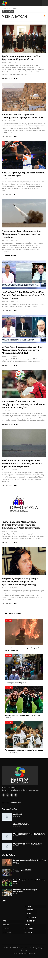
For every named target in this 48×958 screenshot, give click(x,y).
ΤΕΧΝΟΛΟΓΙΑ (31, 917)
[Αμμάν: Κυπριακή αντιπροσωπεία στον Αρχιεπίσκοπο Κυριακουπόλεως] (24, 39)
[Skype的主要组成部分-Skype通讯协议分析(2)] (7, 836)
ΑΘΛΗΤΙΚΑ (9, 687)
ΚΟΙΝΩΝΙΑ (30, 910)
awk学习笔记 (17, 814)
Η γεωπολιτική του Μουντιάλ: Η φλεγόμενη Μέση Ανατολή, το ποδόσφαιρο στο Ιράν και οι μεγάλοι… (23, 404)
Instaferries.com (29, 953)
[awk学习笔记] (7, 817)
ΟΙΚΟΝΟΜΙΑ (29, 928)
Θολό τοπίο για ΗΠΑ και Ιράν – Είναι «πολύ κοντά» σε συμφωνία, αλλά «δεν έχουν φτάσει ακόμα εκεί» (22, 463)
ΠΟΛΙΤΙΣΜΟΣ (7, 932)
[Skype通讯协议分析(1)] (7, 827)
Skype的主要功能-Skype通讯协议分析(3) (27, 844)
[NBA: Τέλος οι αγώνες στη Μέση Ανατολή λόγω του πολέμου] (24, 155)
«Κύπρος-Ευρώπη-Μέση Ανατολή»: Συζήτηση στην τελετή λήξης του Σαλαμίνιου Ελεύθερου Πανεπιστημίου (21, 524)
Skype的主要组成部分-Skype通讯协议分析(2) (29, 834)
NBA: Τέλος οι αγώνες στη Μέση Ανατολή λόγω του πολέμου (23, 174)
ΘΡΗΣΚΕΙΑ (28, 932)
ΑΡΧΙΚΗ (5, 921)
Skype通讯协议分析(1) (21, 824)
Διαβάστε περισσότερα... (10, 78)
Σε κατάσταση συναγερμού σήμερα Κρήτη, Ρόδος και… (29, 861)
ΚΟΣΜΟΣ (6, 925)
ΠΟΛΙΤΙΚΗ (6, 928)
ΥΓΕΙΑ (29, 913)
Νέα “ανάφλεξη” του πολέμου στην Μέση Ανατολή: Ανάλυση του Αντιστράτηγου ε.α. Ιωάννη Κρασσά (23, 295)
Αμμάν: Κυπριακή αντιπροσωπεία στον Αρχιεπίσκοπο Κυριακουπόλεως (21, 58)
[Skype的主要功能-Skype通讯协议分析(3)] (7, 846)
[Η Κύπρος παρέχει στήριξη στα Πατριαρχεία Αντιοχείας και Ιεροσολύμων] (24, 97)
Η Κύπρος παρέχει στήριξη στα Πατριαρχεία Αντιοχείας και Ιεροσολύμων (23, 116)
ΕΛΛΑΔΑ (8, 620)
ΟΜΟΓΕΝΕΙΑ (31, 921)
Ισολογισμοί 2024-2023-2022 (11, 803)
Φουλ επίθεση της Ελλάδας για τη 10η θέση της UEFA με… (29, 881)
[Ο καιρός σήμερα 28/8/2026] (24, 667)
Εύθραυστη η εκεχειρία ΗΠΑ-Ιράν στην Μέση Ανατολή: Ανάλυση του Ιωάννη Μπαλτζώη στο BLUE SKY (22, 349)
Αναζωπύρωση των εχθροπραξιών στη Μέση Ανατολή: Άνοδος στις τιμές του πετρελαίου (21, 233)
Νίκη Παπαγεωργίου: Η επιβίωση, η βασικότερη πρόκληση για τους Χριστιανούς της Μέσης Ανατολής (20, 581)
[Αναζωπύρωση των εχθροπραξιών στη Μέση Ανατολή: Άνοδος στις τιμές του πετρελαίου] (24, 213)
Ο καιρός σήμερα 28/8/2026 (22, 870)
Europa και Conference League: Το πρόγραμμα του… (26, 891)
